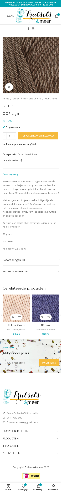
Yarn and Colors (32, 98)
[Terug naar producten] (9, 106)
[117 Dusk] (45, 308)
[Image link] (21, 396)
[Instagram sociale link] (33, 28)
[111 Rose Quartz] (16, 308)
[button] (13, 317)
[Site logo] (34, 15)
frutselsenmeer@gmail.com (22, 422)
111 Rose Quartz (16, 325)
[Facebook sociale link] (29, 28)
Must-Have (51, 98)
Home (6, 98)
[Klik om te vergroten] (9, 87)
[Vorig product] (5, 106)
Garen (16, 98)
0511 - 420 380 (14, 417)
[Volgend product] (13, 106)
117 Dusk (45, 325)
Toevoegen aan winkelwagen (38, 135)
